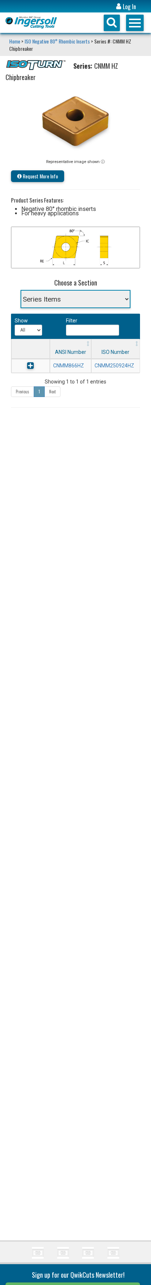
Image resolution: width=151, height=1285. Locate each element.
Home (15, 41)
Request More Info (40, 176)
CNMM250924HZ (114, 366)
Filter (71, 321)
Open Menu (135, 23)
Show (20, 321)
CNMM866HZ (68, 366)
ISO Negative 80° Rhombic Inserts (57, 41)
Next (52, 391)
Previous (22, 391)
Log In (128, 7)
